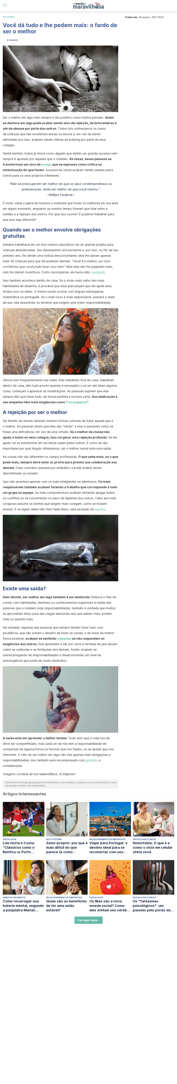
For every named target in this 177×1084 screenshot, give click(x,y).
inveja (46, 164)
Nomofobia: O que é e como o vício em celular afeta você (153, 847)
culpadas (64, 638)
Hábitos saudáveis (14, 897)
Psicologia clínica (144, 839)
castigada (98, 272)
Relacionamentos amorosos (107, 839)
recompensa (77, 402)
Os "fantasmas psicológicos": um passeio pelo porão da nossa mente (152, 905)
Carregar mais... (88, 920)
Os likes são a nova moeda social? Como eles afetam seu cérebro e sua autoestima (110, 905)
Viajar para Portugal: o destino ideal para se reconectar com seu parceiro (108, 847)
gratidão (91, 760)
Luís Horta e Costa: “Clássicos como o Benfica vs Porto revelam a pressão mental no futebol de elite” (20, 847)
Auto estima (54, 839)
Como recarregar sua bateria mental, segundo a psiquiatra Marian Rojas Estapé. (23, 905)
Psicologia (8, 17)
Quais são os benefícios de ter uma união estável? (66, 905)
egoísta (100, 509)
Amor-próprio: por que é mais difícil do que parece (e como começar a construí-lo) (67, 847)
